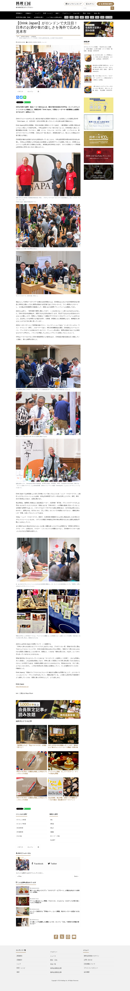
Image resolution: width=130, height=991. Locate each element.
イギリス (20, 91)
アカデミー (65, 13)
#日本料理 (20, 828)
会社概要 (86, 972)
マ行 (97, 17)
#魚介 (52, 828)
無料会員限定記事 (56, 972)
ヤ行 (102, 17)
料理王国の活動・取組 (23, 17)
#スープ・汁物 (55, 836)
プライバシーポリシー (91, 968)
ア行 (66, 17)
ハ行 (92, 17)
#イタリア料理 (21, 824)
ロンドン (30, 91)
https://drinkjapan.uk (22, 686)
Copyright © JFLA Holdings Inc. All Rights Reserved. (65, 980)
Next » (76, 876)
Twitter (53, 863)
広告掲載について (89, 964)
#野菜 (52, 824)
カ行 (71, 17)
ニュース (76, 13)
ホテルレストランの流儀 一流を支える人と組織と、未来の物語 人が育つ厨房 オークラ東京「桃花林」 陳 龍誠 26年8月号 (98, 49)
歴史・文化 (86, 13)
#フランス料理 (21, 819)
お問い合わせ (88, 960)
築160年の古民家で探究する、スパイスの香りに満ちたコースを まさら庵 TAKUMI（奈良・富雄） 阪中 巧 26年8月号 (103, 68)
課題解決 (19, 13)
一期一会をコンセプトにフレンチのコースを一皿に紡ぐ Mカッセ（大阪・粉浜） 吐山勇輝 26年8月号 (102, 88)
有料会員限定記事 (56, 968)
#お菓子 (52, 840)
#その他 (19, 836)
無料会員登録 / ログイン (91, 956)
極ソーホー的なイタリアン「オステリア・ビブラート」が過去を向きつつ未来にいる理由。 (102, 78)
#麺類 (52, 832)
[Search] (112, 8)
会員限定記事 (38, 17)
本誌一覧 (97, 13)
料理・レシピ (47, 13)
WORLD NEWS (37, 42)
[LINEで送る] (27, 102)
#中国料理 (20, 832)
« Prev (19, 876)
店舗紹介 (28, 13)
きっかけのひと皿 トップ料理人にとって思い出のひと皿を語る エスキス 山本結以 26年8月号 (102, 57)
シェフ (37, 13)
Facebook (38, 863)
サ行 (76, 17)
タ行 (81, 17)
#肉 (51, 819)
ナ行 (87, 17)
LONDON (30, 42)
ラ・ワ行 (109, 17)
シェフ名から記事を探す (54, 17)
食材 (57, 13)
